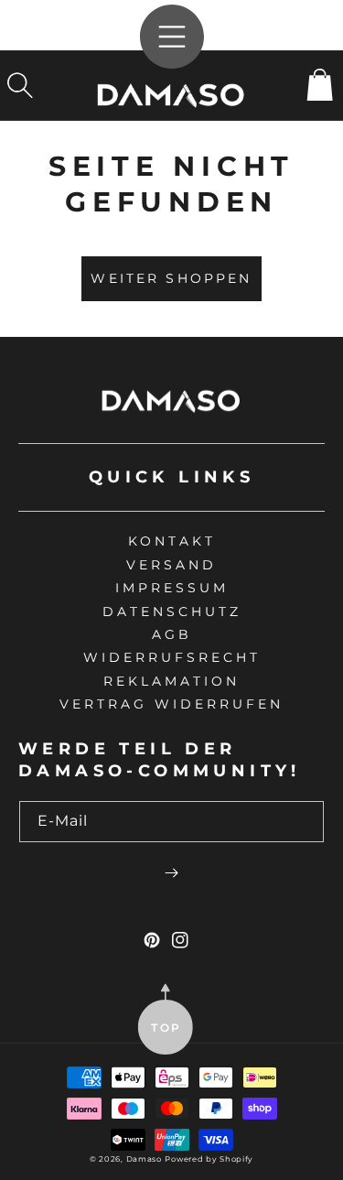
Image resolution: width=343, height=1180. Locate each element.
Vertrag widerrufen (171, 704)
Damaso (144, 1159)
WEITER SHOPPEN (171, 278)
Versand (171, 565)
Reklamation (171, 681)
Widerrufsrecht (172, 657)
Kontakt (172, 541)
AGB (172, 634)
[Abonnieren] (171, 872)
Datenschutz (171, 611)
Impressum (172, 587)
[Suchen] (20, 85)
